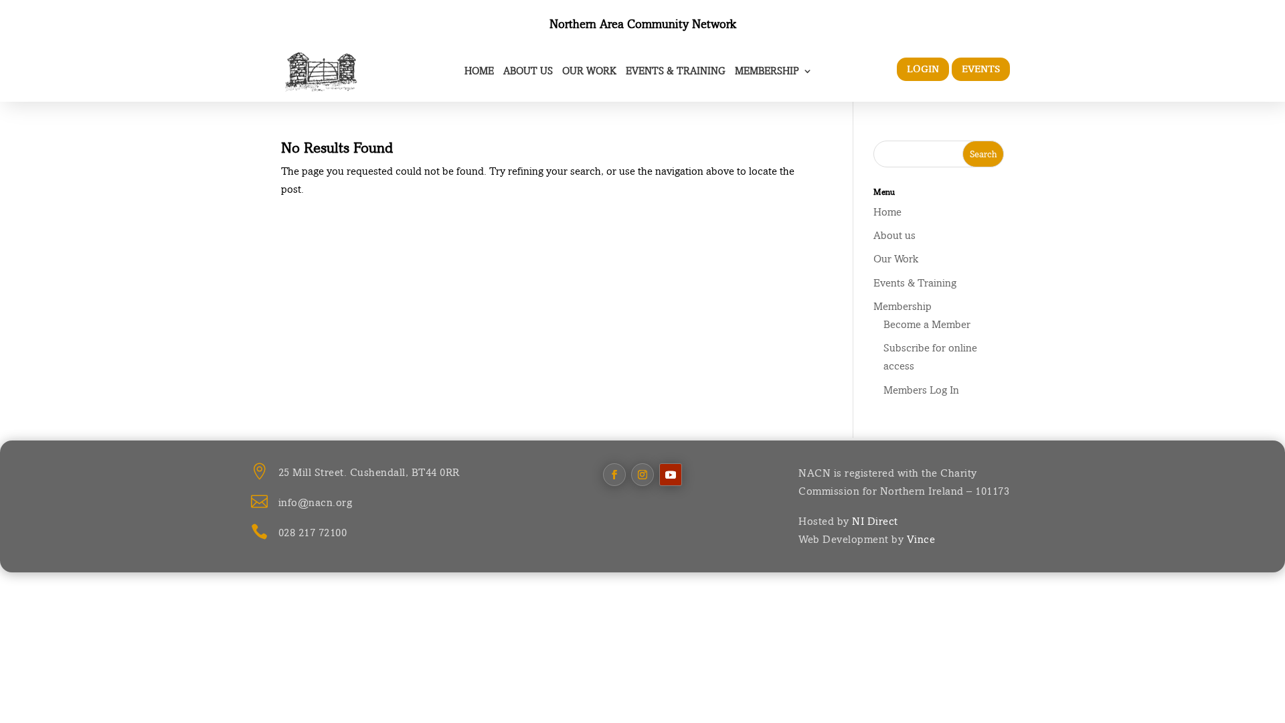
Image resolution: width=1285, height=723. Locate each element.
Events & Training (675, 70)
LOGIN (923, 69)
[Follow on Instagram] (642, 474)
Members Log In (921, 390)
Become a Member (926, 324)
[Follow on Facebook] (614, 474)
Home (479, 70)
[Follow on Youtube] (670, 474)
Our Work (589, 70)
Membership (767, 70)
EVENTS (981, 69)
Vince (921, 539)
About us (528, 70)
